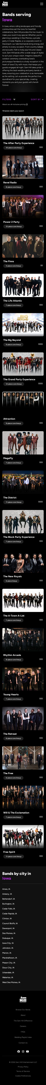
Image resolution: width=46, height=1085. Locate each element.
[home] (5, 4)
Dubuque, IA (7, 938)
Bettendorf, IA (8, 899)
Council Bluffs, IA (10, 923)
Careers (23, 1026)
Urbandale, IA (8, 972)
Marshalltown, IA (9, 958)
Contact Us (23, 1043)
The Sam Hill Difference (23, 1021)
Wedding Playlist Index (23, 1037)
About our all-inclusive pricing (13, 104)
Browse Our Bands (23, 1010)
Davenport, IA (8, 928)
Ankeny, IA (7, 894)
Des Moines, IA (8, 933)
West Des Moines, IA (11, 982)
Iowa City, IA (8, 943)
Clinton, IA (7, 918)
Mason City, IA (8, 963)
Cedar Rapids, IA (9, 913)
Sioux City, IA (8, 967)
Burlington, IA (8, 904)
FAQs (23, 1032)
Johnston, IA (7, 948)
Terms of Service (23, 1071)
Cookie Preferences (23, 1076)
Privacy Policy (23, 1067)
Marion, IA (6, 953)
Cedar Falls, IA (8, 909)
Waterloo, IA (7, 977)
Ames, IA (6, 889)
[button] (41, 4)
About (23, 1015)
